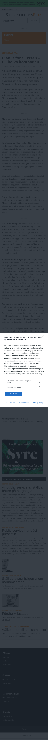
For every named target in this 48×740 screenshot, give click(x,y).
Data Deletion (10, 402)
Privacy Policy (38, 402)
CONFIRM (14, 394)
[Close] (43, 337)
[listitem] (24, 381)
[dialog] (24, 370)
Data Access (24, 402)
